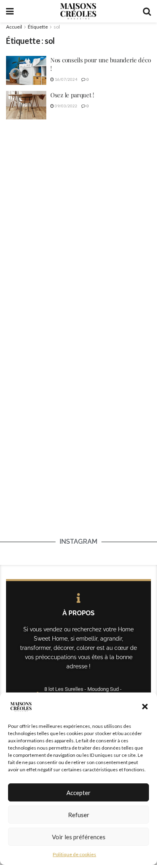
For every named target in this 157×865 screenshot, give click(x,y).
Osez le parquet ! (72, 95)
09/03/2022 (65, 105)
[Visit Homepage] (78, 11)
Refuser (78, 814)
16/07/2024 (65, 79)
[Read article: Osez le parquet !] (26, 105)
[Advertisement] (78, 212)
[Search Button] (147, 11)
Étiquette (38, 27)
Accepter (78, 792)
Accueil (14, 27)
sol (57, 27)
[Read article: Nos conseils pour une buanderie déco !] (26, 70)
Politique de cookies (74, 854)
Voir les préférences (78, 836)
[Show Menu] (10, 11)
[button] (145, 707)
